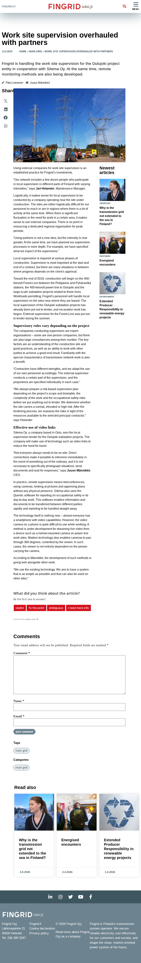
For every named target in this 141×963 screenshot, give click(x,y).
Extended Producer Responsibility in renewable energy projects (112, 309)
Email (18, 716)
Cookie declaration (42, 928)
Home (22, 51)
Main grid (35, 51)
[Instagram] (60, 896)
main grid (21, 750)
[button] (124, 6)
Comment (21, 653)
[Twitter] (70, 896)
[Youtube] (80, 896)
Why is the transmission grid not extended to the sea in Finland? (112, 216)
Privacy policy (39, 933)
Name (18, 701)
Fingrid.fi (9, 6)
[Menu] (136, 4)
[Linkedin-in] (50, 896)
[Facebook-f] (90, 896)
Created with (24, 619)
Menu (135, 9)
